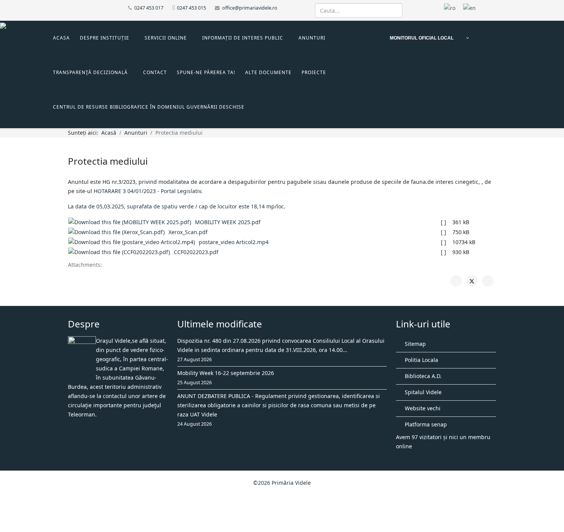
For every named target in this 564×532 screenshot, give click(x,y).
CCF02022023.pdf (196, 252)
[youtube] (80, 7)
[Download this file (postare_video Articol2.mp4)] (133, 242)
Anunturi (311, 38)
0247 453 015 (191, 8)
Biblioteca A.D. (422, 376)
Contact (155, 72)
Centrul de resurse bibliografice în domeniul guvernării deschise (148, 107)
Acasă (108, 132)
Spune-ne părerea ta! (206, 72)
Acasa (61, 38)
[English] (469, 7)
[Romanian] (449, 7)
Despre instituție (104, 38)
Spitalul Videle (422, 392)
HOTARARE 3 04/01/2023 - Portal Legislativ (147, 191)
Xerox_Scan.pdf (188, 232)
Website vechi (421, 408)
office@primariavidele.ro (249, 8)
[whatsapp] (90, 7)
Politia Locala (420, 359)
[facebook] (71, 7)
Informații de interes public (242, 38)
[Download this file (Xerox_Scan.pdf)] (118, 232)
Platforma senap (425, 424)
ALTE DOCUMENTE (268, 72)
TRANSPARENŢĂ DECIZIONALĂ (90, 72)
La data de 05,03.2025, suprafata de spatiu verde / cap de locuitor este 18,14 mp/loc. (176, 206)
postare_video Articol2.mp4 (234, 242)
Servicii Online (166, 38)
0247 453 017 (148, 8)
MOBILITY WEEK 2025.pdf (228, 222)
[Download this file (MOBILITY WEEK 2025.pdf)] (131, 222)
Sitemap (414, 343)
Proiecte (314, 72)
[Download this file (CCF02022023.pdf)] (121, 252)
